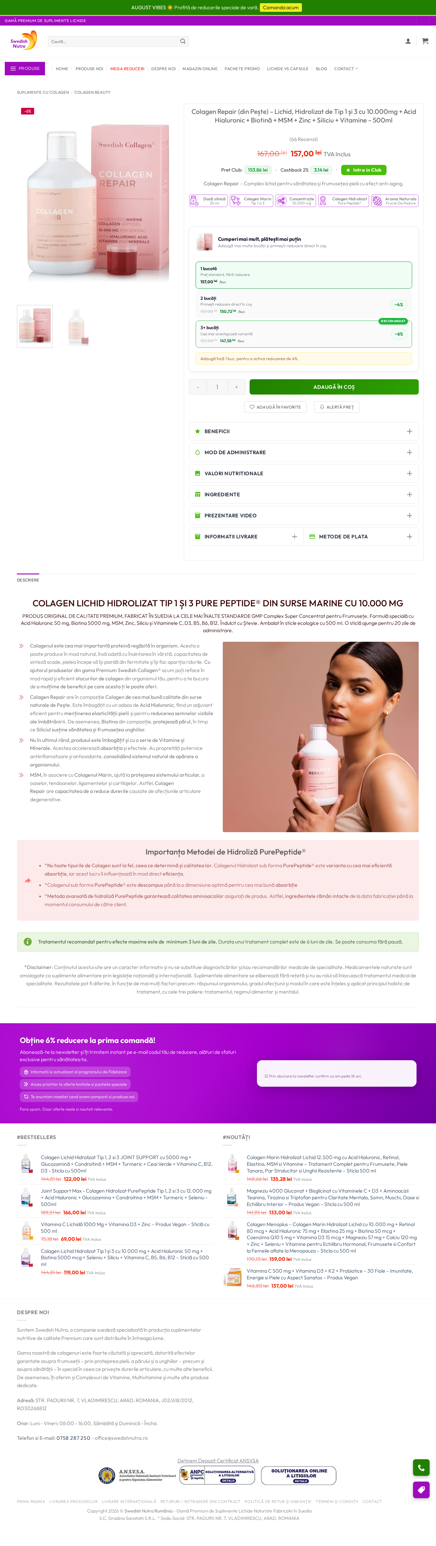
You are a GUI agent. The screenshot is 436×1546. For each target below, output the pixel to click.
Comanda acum (281, 7)
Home (62, 68)
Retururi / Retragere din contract (201, 1501)
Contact (344, 68)
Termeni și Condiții (337, 1501)
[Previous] (28, 201)
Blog (321, 68)
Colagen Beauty (92, 92)
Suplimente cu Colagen (43, 92)
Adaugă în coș (334, 387)
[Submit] (182, 41)
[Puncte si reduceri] (421, 1490)
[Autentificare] (408, 41)
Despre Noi (163, 68)
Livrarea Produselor (73, 1501)
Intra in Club (367, 170)
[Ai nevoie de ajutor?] (421, 1467)
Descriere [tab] (28, 579)
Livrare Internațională (129, 1501)
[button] (425, 41)
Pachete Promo (242, 68)
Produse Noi (89, 68)
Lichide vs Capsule (288, 68)
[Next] (167, 201)
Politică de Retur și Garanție (278, 1501)
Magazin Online (200, 68)
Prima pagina (31, 1501)
